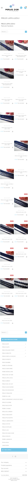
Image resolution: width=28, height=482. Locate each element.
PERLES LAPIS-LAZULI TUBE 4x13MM (21, 72)
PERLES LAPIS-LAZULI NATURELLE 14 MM (7, 200)
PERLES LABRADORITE (7, 421)
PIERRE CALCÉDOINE (7, 365)
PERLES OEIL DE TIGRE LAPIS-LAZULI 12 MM (21, 116)
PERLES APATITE (6, 424)
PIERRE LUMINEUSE (7, 439)
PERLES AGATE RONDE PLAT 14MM (7, 56)
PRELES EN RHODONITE (8, 390)
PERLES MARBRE (6, 362)
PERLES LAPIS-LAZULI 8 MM (21, 239)
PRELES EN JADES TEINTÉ (8, 350)
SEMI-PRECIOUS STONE (10, 339)
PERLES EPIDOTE (6, 436)
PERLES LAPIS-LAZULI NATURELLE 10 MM (21, 172)
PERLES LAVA (5, 430)
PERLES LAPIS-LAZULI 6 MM (7, 239)
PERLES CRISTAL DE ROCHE (9, 356)
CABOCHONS (5, 445)
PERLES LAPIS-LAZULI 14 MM (7, 293)
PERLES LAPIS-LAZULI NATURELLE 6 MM (21, 156)
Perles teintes (5, 442)
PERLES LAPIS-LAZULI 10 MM (7, 266)
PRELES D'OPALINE (6, 427)
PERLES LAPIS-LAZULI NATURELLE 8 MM (7, 184)
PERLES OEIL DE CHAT (7, 384)
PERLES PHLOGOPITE (7, 417)
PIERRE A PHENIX (6, 408)
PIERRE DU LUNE (6, 396)
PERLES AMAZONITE (7, 414)
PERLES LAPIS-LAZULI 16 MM (21, 293)
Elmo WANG (17, 479)
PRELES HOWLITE (6, 359)
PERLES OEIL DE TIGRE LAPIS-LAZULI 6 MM (7, 100)
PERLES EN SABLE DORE (8, 433)
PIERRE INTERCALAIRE (7, 371)
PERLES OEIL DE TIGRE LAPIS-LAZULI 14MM (7, 144)
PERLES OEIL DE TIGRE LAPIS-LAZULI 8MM (21, 100)
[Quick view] (12, 335)
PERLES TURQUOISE (7, 393)
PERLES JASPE (5, 344)
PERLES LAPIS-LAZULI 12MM (21, 254)
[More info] (15, 335)
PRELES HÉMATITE (6, 353)
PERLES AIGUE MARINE (7, 387)
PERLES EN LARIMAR (7, 411)
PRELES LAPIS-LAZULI (7, 377)
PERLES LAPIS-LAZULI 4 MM (21, 212)
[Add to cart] (12, 59)
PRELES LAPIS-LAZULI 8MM (7, 320)
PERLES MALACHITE (7, 405)
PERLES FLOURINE (6, 402)
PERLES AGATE (5, 347)
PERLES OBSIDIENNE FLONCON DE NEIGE (12, 399)
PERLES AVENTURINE (7, 368)
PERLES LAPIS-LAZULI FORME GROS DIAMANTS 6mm (21, 56)
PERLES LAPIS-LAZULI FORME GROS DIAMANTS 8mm (7, 84)
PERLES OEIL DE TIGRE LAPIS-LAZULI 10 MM (7, 128)
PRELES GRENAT (6, 381)
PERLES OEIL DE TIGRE (7, 374)
